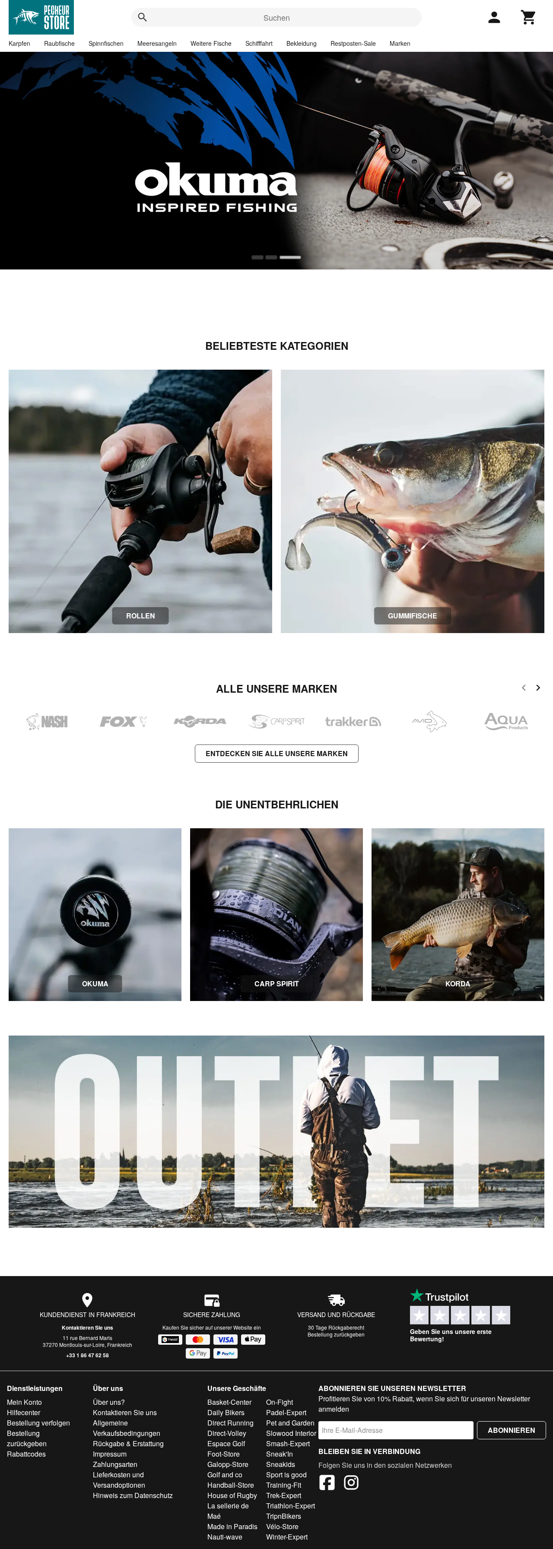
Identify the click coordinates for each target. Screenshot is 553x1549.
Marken (400, 43)
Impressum (110, 1454)
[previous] (524, 689)
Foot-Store (223, 1454)
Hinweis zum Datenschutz (133, 1495)
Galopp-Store (227, 1464)
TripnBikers (283, 1516)
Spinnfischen (106, 43)
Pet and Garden (290, 1423)
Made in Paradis (232, 1526)
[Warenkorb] (528, 17)
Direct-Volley (226, 1433)
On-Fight (279, 1402)
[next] (538, 689)
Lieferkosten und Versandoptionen (119, 1480)
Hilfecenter (23, 1412)
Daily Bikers (226, 1412)
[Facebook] (327, 1484)
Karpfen (19, 43)
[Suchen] (143, 17)
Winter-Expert (287, 1537)
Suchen (277, 17)
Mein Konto (24, 1402)
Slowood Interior (291, 1433)
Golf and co (224, 1474)
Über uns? (109, 1402)
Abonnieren (511, 1430)
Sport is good (286, 1474)
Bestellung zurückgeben (336, 1334)
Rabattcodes (26, 1454)
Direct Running (230, 1423)
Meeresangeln (157, 43)
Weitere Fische (211, 43)
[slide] (259, 257)
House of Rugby (232, 1495)
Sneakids (280, 1464)
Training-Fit (283, 1485)
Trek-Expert (283, 1495)
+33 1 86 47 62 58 (87, 1355)
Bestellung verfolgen (38, 1423)
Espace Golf (226, 1443)
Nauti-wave (224, 1537)
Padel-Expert (286, 1412)
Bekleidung (301, 43)
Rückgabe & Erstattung (128, 1443)
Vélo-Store (282, 1526)
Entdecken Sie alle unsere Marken (277, 753)
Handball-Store (230, 1485)
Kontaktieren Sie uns (87, 1327)
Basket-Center (229, 1402)
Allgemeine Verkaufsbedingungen (126, 1428)
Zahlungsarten (115, 1464)
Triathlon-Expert (290, 1506)
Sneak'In (279, 1454)
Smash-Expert (288, 1443)
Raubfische (59, 43)
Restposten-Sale (353, 43)
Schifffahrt (259, 43)
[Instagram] (351, 1484)
